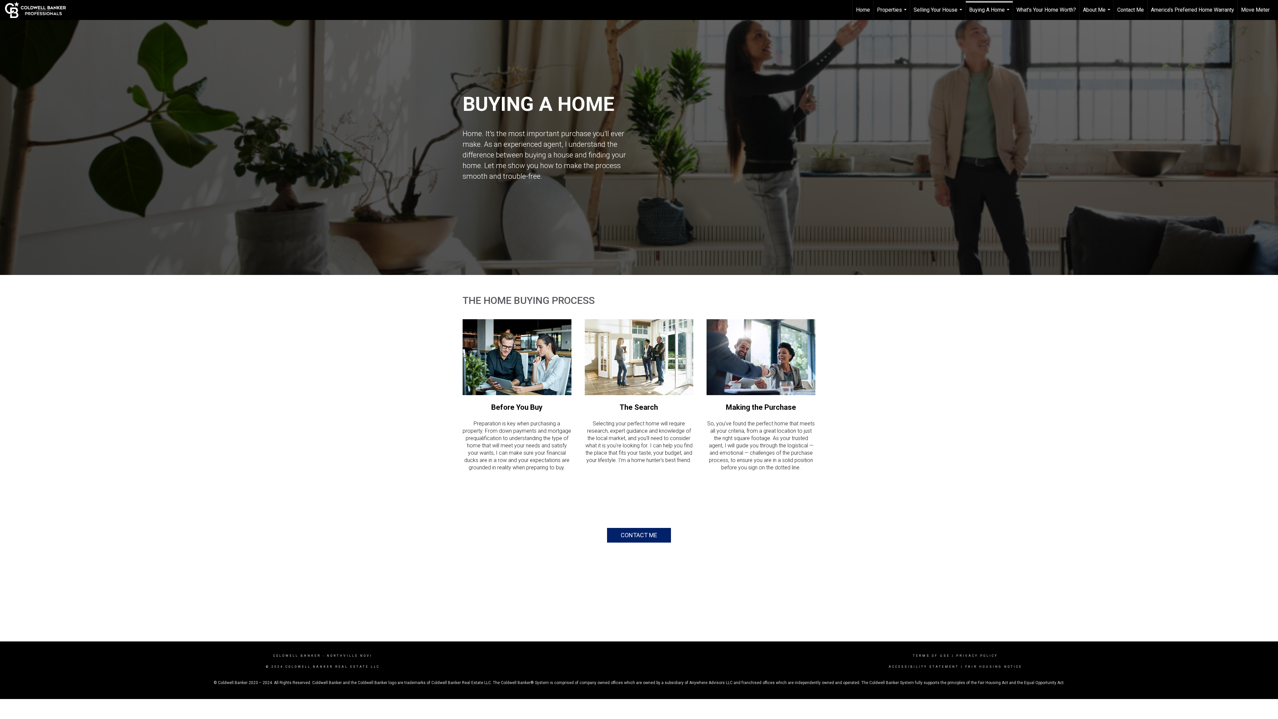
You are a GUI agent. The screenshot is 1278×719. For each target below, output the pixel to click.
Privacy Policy (977, 655)
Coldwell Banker (297, 655)
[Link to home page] (39, 10)
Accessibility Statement (924, 666)
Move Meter (1255, 10)
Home (863, 10)
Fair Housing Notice (993, 666)
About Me (1097, 13)
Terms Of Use (931, 655)
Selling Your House (939, 13)
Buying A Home (990, 13)
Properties (892, 13)
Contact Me (1130, 10)
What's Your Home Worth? (1046, 10)
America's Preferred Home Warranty (1192, 10)
